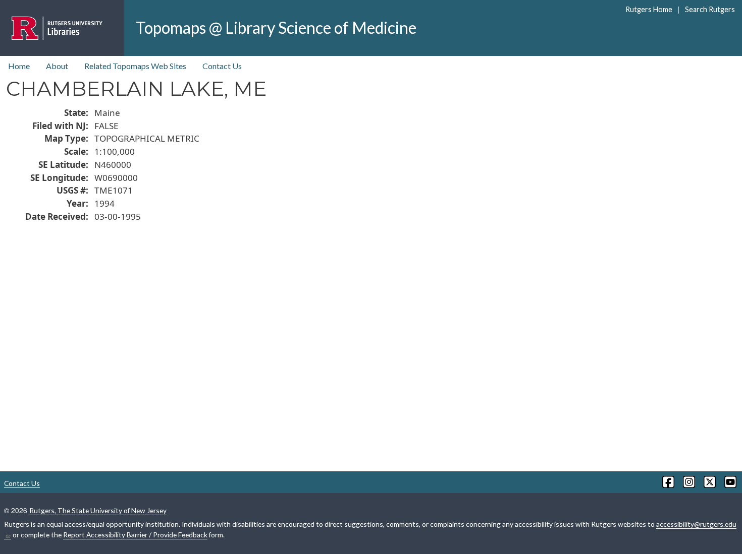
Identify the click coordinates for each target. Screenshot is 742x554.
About (57, 66)
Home (19, 66)
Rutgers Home (648, 9)
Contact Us (222, 66)
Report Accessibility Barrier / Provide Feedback (135, 534)
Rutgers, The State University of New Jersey (98, 510)
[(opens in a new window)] (667, 482)
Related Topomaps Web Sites (135, 66)
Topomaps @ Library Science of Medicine (276, 27)
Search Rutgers (709, 9)
